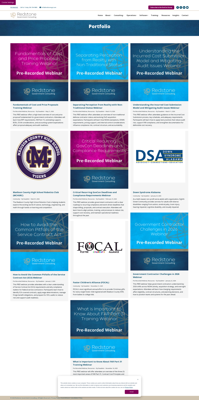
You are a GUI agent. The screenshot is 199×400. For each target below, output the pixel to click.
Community (16, 199)
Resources (31, 111)
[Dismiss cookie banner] (137, 380)
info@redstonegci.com (49, 7)
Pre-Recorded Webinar (20, 111)
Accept (131, 392)
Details (45, 72)
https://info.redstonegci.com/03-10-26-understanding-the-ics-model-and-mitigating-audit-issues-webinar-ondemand (154, 72)
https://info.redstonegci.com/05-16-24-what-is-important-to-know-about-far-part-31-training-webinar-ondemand (94, 329)
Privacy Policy (129, 387)
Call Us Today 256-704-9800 (28, 7)
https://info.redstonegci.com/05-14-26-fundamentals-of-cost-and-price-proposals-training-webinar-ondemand (34, 72)
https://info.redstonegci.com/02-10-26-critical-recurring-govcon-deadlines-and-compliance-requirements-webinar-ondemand (94, 159)
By (40, 111)
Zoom (39, 72)
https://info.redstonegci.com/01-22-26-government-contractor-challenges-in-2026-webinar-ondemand (154, 241)
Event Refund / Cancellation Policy (71, 398)
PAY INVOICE (14, 7)
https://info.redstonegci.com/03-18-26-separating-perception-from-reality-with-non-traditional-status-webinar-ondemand (94, 72)
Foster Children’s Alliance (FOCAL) (91, 282)
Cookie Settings (8, 2)
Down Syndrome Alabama (147, 192)
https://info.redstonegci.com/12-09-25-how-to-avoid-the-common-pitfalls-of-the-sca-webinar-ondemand (34, 242)
